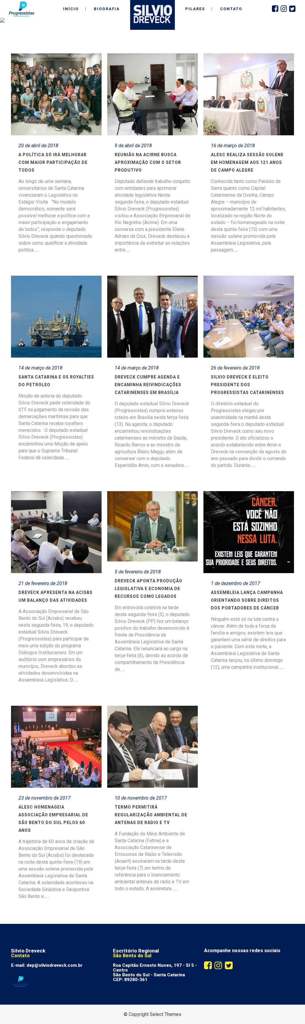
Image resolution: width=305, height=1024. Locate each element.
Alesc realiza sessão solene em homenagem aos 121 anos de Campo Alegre (247, 162)
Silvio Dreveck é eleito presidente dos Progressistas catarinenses (247, 385)
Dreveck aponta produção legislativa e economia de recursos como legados (148, 588)
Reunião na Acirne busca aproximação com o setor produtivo (148, 162)
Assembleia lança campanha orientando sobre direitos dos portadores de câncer (247, 600)
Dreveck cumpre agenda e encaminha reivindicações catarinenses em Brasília (148, 385)
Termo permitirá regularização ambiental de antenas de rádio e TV (151, 815)
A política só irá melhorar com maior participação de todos (53, 162)
